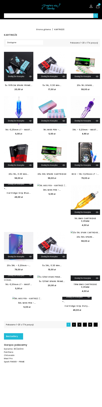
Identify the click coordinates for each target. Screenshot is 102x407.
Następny (96, 324)
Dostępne (24, 42)
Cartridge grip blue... (19, 193)
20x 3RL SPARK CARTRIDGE (52, 174)
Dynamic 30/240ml (14, 349)
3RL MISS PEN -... (52, 190)
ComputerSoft (61, 403)
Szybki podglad (30, 76)
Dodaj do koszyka (16, 76)
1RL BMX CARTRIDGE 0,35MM (85, 219)
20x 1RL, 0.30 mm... (19, 174)
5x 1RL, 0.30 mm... (52, 85)
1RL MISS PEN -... (52, 129)
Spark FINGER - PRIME (14, 361)
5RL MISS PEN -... (27, 303)
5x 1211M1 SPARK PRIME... (52, 281)
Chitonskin (9, 355)
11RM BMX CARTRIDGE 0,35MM (85, 285)
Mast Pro (8, 358)
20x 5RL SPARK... (85, 237)
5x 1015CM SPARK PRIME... (18, 85)
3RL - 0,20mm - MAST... (85, 129)
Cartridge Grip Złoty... (77, 306)
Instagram (55, 377)
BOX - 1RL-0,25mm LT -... (85, 174)
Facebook (49, 377)
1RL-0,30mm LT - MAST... (18, 284)
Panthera (8, 352)
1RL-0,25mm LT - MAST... (18, 129)
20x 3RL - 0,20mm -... (18, 265)
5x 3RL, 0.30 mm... (52, 265)
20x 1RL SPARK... (85, 85)
